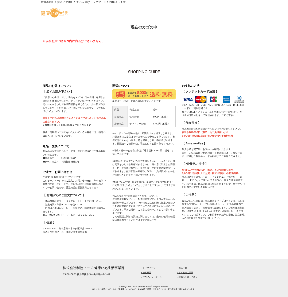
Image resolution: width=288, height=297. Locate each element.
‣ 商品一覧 (182, 268)
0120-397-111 (56, 214)
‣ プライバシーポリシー (152, 277)
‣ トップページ (148, 268)
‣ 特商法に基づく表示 (187, 277)
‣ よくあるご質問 (185, 272)
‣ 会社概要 (146, 272)
